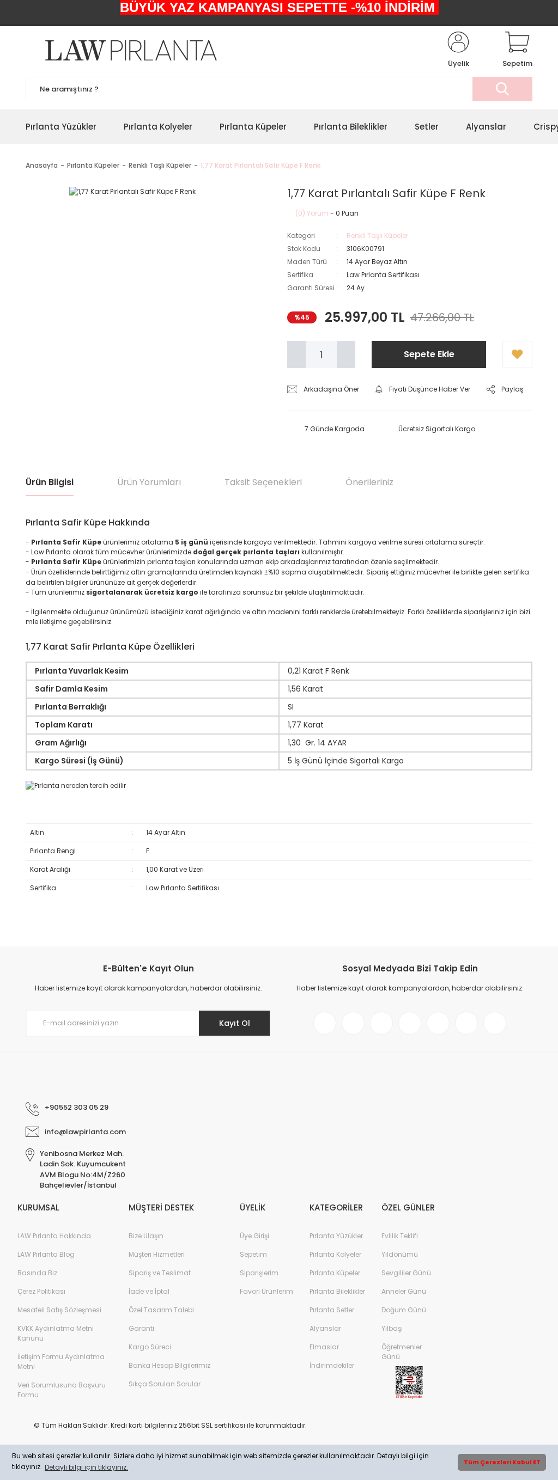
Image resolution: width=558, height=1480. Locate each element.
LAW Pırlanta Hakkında (54, 1235)
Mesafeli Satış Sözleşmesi (59, 1309)
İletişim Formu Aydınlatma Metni (61, 1361)
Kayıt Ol (234, 1023)
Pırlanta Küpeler (335, 1272)
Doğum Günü (403, 1309)
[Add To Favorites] (517, 354)
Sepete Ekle (429, 354)
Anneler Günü (403, 1291)
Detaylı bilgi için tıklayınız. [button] (86, 1467)
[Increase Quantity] (346, 354)
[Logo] (121, 50)
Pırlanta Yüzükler (336, 1235)
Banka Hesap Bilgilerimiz (169, 1365)
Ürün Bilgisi (50, 482)
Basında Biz (37, 1272)
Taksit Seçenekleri (263, 482)
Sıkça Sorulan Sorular (165, 1384)
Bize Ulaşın (146, 1235)
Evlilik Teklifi (399, 1235)
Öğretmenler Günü (401, 1351)
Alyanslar (325, 1328)
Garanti (141, 1328)
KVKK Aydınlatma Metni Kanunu (55, 1333)
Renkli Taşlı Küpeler (377, 235)
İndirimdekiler (332, 1365)
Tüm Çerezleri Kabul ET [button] (502, 1462)
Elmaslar (324, 1346)
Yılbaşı (392, 1328)
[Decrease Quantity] (296, 354)
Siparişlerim (259, 1272)
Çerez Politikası (41, 1291)
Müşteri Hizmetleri (157, 1254)
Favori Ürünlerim (266, 1291)
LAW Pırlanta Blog (46, 1254)
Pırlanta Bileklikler (337, 1291)
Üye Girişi (254, 1235)
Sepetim (253, 1254)
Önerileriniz (369, 482)
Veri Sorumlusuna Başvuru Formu (61, 1389)
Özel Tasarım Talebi (161, 1309)
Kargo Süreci (150, 1346)
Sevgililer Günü (406, 1272)
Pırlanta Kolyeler (335, 1254)
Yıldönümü (399, 1254)
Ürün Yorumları (149, 482)
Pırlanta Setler (332, 1309)
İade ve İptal (149, 1291)
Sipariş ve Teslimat (160, 1272)
